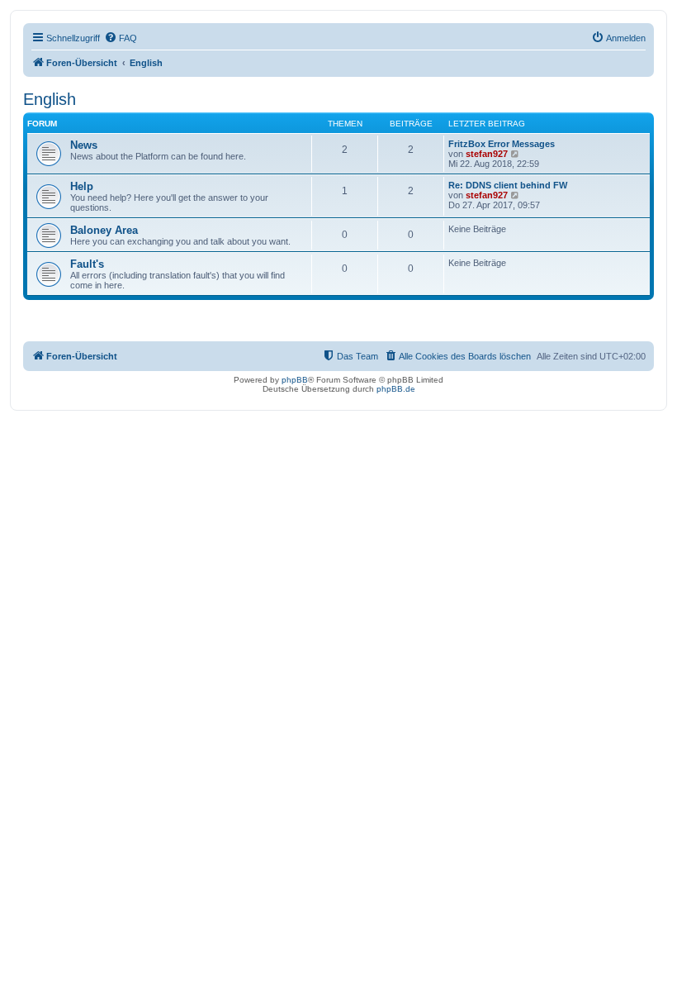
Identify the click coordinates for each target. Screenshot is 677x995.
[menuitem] (120, 38)
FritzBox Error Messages (501, 144)
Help (81, 186)
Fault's (87, 264)
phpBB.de (395, 388)
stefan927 (487, 154)
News (83, 145)
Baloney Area (104, 230)
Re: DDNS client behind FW (507, 185)
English (49, 99)
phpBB (295, 379)
